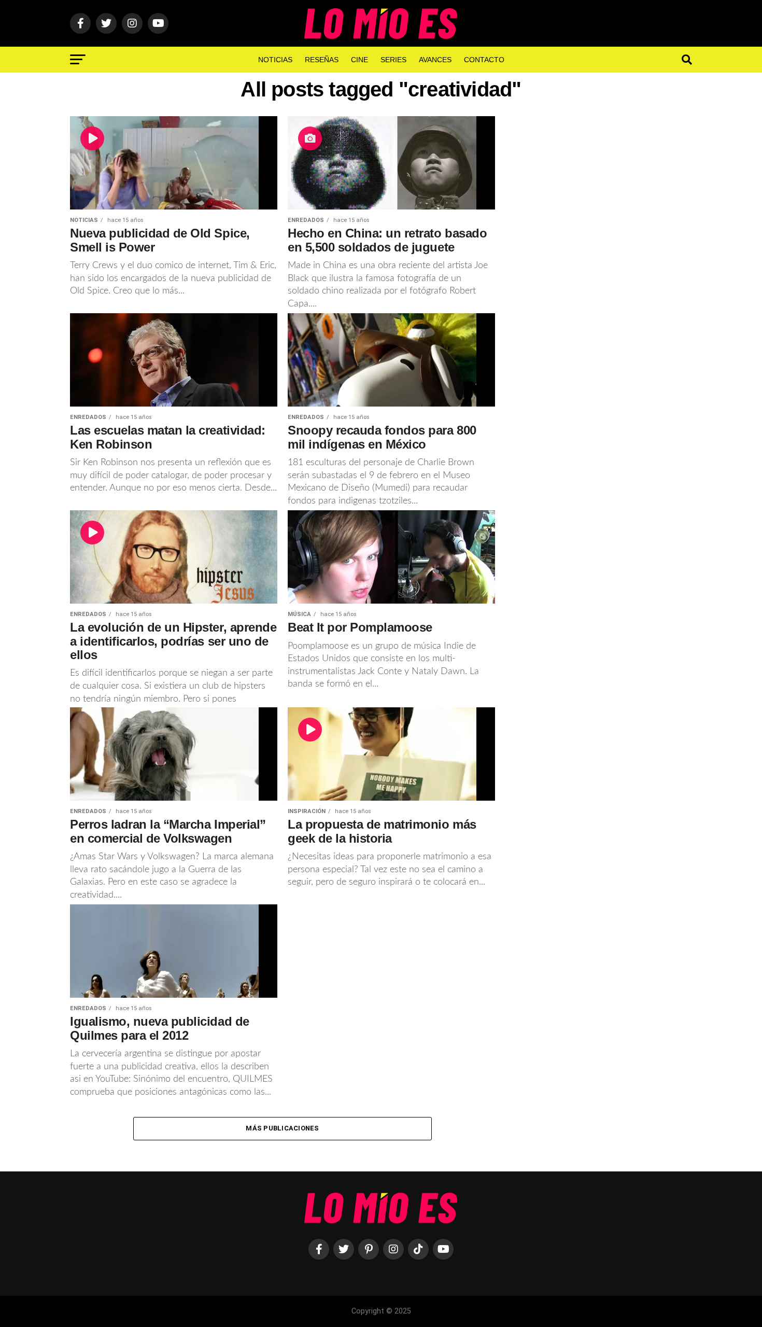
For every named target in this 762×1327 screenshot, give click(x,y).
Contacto (484, 59)
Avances (435, 59)
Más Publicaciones (282, 1128)
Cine (359, 59)
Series (393, 59)
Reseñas (321, 59)
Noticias (275, 59)
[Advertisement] (604, 286)
